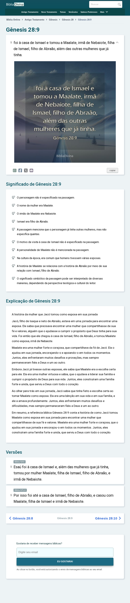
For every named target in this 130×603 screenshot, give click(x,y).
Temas (63, 12)
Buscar (119, 4)
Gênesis (53, 20)
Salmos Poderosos (89, 12)
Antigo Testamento (29, 12)
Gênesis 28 (67, 20)
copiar (112, 170)
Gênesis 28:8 (21, 518)
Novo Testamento (49, 12)
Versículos (73, 12)
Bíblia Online (13, 20)
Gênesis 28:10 (108, 518)
